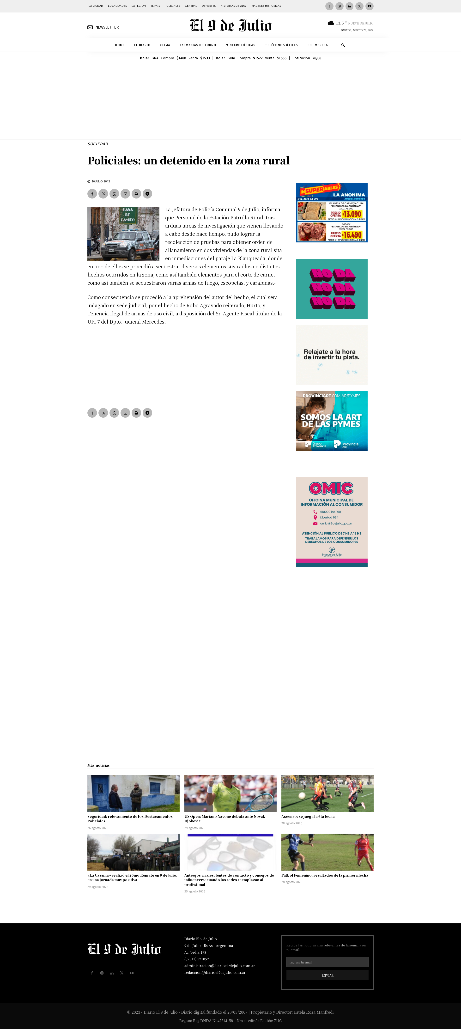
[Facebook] (329, 6)
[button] (343, 45)
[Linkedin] (350, 6)
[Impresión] (136, 194)
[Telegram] (147, 194)
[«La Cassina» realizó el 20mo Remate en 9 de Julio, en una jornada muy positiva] (133, 852)
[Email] (125, 194)
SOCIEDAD (97, 143)
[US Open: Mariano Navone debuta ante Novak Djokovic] (230, 793)
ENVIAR (328, 975)
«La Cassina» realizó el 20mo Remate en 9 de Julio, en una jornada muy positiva (132, 877)
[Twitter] (359, 6)
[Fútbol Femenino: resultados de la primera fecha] (327, 852)
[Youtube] (369, 6)
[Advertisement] (230, 105)
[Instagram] (339, 6)
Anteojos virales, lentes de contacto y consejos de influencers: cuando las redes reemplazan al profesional (229, 880)
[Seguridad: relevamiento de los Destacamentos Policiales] (133, 793)
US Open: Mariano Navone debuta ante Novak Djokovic (224, 819)
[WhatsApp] (114, 194)
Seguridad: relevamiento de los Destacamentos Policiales (130, 819)
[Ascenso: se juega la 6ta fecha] (327, 793)
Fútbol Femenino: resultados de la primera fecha (324, 875)
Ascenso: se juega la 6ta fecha (308, 816)
